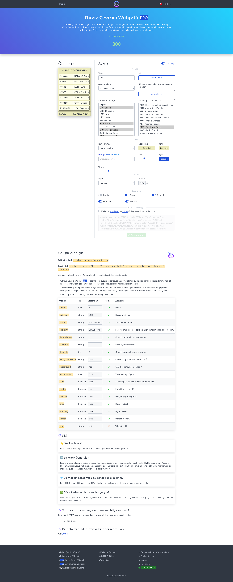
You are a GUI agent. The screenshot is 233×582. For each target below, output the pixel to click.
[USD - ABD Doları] (117, 126)
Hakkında (145, 564)
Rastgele (164, 148)
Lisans (144, 560)
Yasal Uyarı (105, 560)
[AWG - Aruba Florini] (157, 130)
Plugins (80, 567)
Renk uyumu (104, 143)
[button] (156, 77)
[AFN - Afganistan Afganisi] (157, 108)
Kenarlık (133, 201)
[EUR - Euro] (117, 123)
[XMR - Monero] (117, 114)
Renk (161, 143)
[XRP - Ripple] (117, 120)
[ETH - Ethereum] (117, 110)
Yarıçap (101, 167)
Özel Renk (143, 143)
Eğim (161, 154)
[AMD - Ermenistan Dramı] (157, 114)
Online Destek (147, 556)
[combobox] (116, 148)
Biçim (100, 178)
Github (64, 533)
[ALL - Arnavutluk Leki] (157, 111)
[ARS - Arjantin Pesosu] (157, 123)
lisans (125, 211)
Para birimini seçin (106, 100)
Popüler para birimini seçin (150, 100)
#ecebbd (147, 148)
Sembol (160, 195)
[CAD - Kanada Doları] (117, 133)
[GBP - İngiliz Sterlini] (117, 129)
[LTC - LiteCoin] (117, 117)
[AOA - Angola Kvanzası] (157, 120)
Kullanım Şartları (108, 552)
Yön (140, 154)
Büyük (106, 195)
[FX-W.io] (116, 4)
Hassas (141, 178)
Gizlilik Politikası (107, 556)
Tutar (100, 73)
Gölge (132, 195)
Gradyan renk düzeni (108, 154)
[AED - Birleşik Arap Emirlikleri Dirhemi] (157, 105)
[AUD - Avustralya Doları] (157, 127)
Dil (139, 73)
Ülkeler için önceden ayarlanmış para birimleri (155, 85)
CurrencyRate (162, 552)
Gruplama (107, 201)
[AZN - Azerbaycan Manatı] (157, 133)
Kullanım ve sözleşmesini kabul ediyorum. (128, 211)
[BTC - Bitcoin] (117, 107)
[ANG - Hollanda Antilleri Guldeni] (157, 117)
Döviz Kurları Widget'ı (70, 556)
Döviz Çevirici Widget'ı (70, 552)
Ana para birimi (105, 84)
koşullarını (114, 211)
